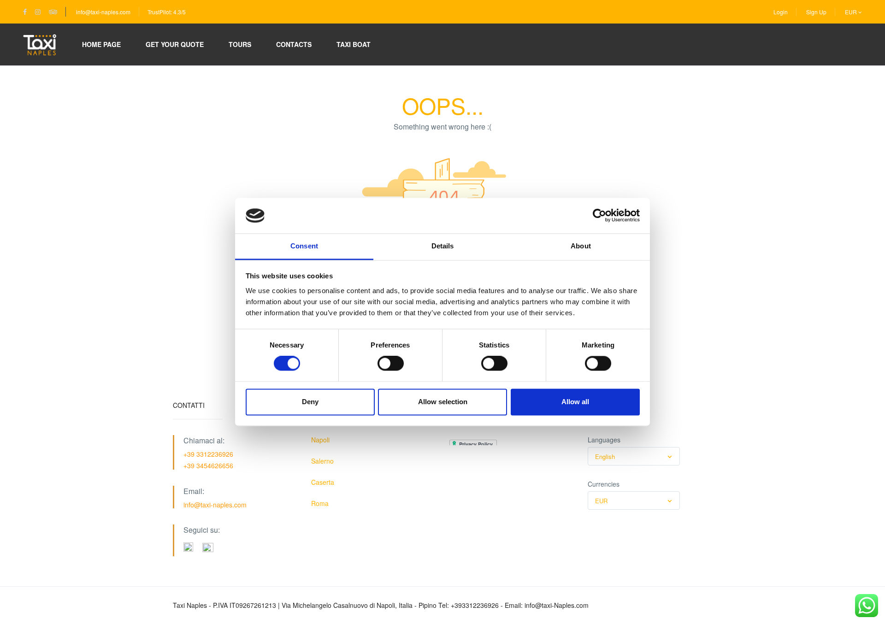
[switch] (391, 363)
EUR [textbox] (601, 500)
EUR (851, 12)
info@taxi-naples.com (103, 12)
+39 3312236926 (208, 454)
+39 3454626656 (208, 465)
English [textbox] (605, 456)
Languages (604, 439)
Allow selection (442, 402)
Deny (310, 402)
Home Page (101, 44)
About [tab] (581, 246)
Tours (240, 44)
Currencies (604, 484)
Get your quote (175, 44)
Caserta (322, 482)
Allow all (575, 402)
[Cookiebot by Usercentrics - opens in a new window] (599, 216)
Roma (320, 503)
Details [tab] (442, 246)
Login (780, 12)
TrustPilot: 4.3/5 (167, 12)
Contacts (294, 44)
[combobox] (634, 456)
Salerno (322, 460)
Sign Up (816, 12)
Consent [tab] (304, 246)
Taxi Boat (353, 44)
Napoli (320, 439)
